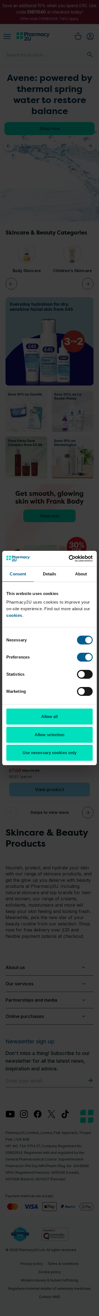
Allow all (49, 716)
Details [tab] (49, 574)
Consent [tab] (18, 574)
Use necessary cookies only (50, 752)
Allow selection (50, 734)
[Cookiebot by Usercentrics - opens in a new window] (70, 558)
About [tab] (81, 574)
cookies (14, 615)
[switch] (85, 657)
